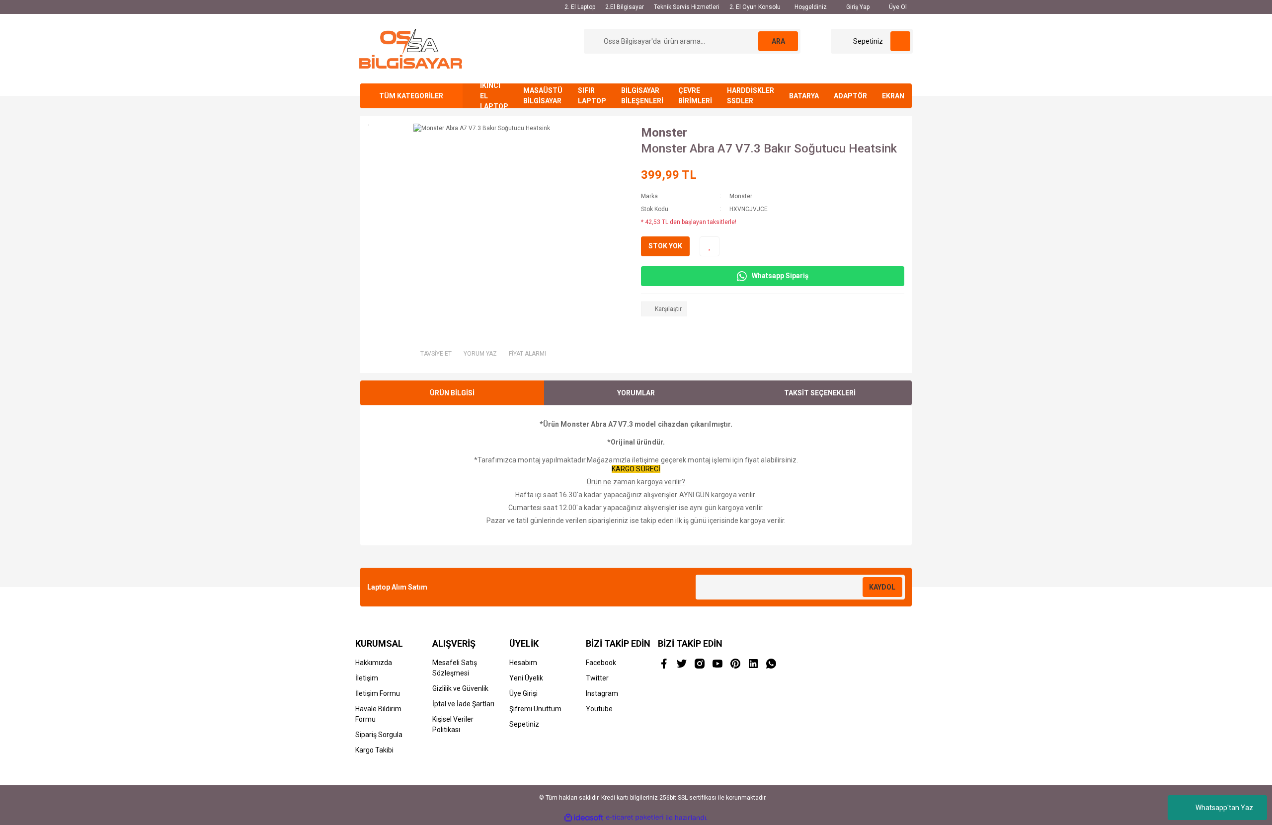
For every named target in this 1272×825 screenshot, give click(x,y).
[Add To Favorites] (709, 246)
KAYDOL (882, 587)
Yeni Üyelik (526, 678)
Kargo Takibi (374, 750)
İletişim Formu (377, 693)
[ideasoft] (584, 818)
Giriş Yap (857, 6)
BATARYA (804, 96)
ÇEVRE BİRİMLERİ (695, 95)
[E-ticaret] (635, 817)
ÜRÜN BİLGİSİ (452, 393)
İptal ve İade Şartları (463, 704)
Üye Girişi (523, 693)
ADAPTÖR (850, 96)
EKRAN (893, 96)
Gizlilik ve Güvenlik (460, 688)
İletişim (366, 678)
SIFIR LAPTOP (592, 95)
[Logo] (410, 48)
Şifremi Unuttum (535, 709)
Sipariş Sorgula (378, 735)
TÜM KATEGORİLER (411, 96)
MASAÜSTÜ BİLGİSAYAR (542, 95)
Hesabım (523, 663)
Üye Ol (897, 6)
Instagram (602, 693)
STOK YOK (665, 246)
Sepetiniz (524, 724)
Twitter (597, 678)
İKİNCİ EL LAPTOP (494, 95)
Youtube (599, 709)
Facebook (601, 663)
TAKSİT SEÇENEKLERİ (820, 393)
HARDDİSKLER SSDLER (750, 95)
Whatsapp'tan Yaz (1224, 808)
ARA (778, 41)
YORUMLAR (636, 393)
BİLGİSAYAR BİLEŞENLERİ (642, 95)
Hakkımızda (373, 663)
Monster (664, 133)
